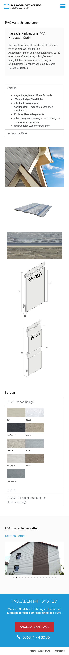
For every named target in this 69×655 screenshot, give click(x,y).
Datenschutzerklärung (39, 651)
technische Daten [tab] (17, 133)
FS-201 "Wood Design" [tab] (20, 402)
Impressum (59, 651)
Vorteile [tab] (11, 88)
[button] (62, 6)
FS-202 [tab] (11, 490)
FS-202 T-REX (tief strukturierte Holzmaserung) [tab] (26, 500)
